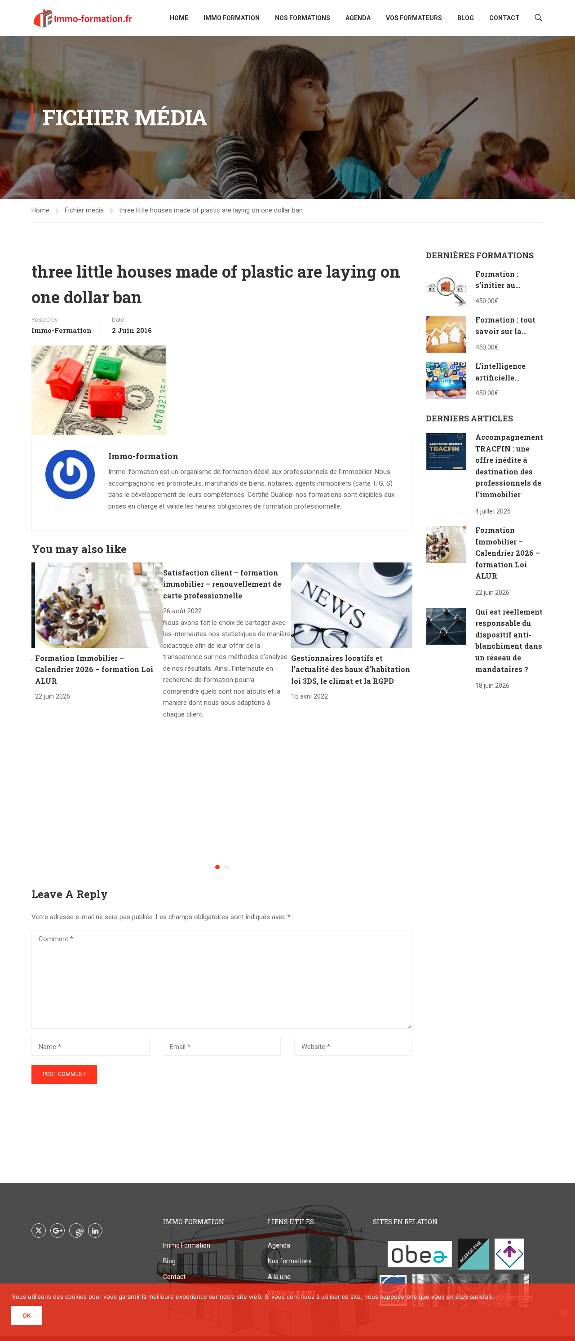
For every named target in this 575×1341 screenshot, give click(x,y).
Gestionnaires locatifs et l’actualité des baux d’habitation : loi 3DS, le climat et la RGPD (352, 669)
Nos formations (302, 18)
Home (179, 18)
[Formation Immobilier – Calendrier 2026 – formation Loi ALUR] (99, 604)
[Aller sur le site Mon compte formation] (509, 1254)
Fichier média (84, 210)
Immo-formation (61, 330)
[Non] (563, 1312)
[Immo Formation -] (83, 17)
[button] (217, 867)
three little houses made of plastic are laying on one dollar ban (211, 210)
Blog (465, 18)
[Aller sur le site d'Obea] (420, 1254)
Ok (26, 1315)
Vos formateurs (414, 18)
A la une (279, 1276)
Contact (504, 18)
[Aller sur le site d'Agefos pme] (473, 1254)
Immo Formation (231, 18)
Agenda (358, 18)
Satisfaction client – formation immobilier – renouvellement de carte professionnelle (222, 584)
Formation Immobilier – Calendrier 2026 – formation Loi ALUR (94, 669)
